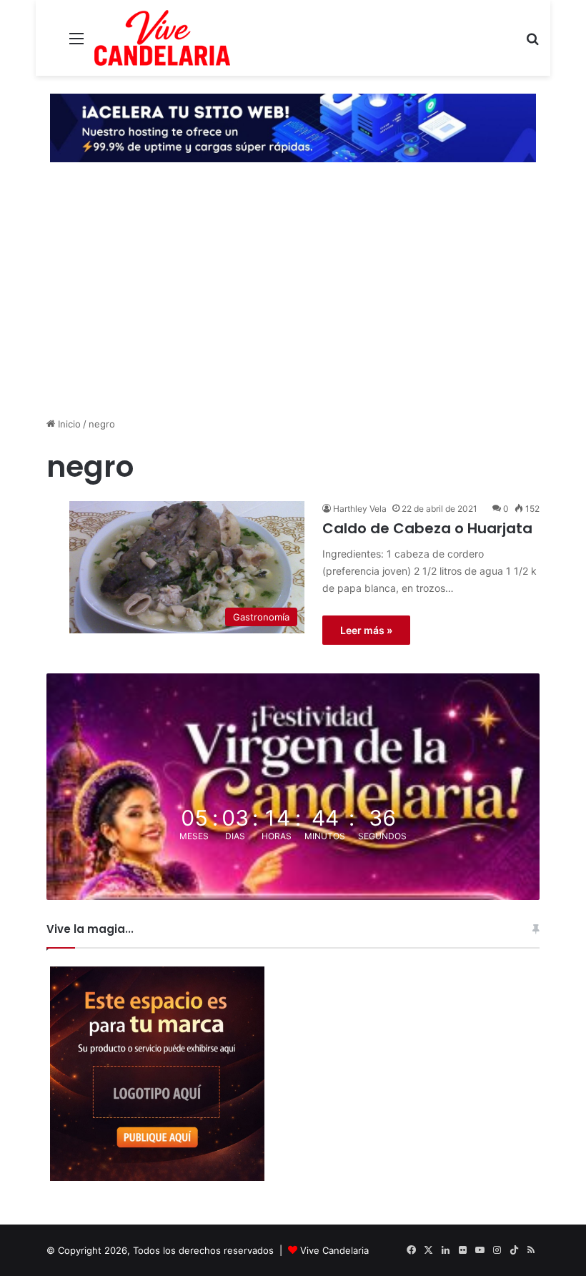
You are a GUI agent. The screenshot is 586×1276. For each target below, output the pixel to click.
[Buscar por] (532, 43)
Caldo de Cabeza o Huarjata (427, 528)
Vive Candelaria (334, 1250)
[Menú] (76, 43)
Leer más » (366, 630)
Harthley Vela (360, 508)
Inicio (68, 424)
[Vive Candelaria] (162, 38)
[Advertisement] (293, 306)
